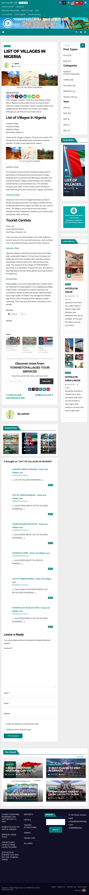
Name (7, 693)
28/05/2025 (54, 798)
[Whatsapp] (29, 96)
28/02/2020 (71, 384)
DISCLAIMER (82, 887)
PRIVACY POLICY (81, 890)
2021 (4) (66, 131)
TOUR (37, 10)
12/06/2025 (11, 798)
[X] (21, 96)
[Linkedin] (25, 96)
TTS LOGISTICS (7, 14)
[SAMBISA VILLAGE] (13, 341)
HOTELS (68, 284)
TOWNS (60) (68, 80)
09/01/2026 (11, 774)
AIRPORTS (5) (69, 91)
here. (39, 240)
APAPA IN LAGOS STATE (20, 794)
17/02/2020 (70, 188)
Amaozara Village (13, 195)
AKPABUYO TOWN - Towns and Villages (28, 553)
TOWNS (8, 791)
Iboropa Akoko (11, 279)
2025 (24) (67, 113)
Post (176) (67, 55)
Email (6, 703)
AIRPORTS (52, 788)
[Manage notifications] (84, 890)
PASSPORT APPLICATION (10, 10)
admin (16, 64)
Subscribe (46, 381)
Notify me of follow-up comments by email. (23, 724)
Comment (8, 648)
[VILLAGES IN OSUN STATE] (29, 341)
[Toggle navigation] (85, 32)
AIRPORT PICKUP (8, 7)
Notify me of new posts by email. (19, 730)
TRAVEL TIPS (9, 764)
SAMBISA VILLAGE (12, 346)
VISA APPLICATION (34, 14)
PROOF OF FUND (27, 10)
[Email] (33, 96)
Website (7, 714)
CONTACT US (71, 887)
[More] (38, 96)
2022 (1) (66, 125)
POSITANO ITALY (47, 443)
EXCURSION (20, 7)
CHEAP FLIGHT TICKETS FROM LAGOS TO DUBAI (63, 793)
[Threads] (16, 96)
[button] (76, 32)
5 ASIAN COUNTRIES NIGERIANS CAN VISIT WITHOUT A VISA (19, 770)
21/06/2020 (71, 296)
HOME (53, 887)
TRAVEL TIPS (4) (70, 97)
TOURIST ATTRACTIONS (55, 764)
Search (49, 814)
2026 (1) (66, 108)
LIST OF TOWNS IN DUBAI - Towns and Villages (31, 579)
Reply (50, 485)
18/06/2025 (54, 774)
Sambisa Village (12, 167)
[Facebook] (8, 96)
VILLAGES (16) (69, 86)
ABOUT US (61, 887)
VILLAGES (7, 46)
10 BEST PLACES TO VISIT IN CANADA (64, 769)
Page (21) (67, 61)
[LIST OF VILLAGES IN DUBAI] (46, 341)
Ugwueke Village (12, 248)
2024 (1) (66, 119)
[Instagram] (12, 96)
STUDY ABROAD (20, 14)
